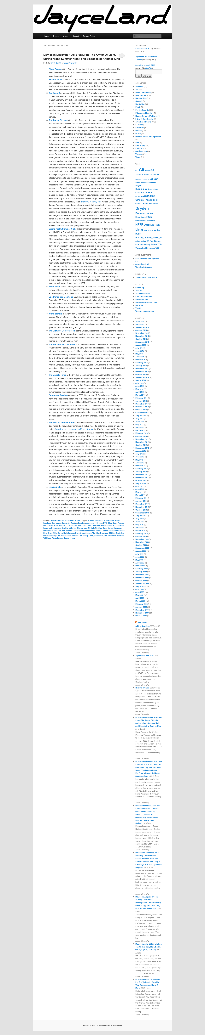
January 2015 (141, 365)
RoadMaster (155, 241)
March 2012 (140, 465)
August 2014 (140, 380)
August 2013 (140, 415)
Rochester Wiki (141, 299)
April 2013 (139, 427)
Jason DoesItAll (142, 264)
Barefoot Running (143, 92)
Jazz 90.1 (139, 290)
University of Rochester (145, 248)
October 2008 (141, 580)
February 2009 (141, 568)
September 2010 (142, 512)
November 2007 (142, 612)
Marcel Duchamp (114, 528)
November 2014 (142, 371)
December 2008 (142, 574)
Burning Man (141, 98)
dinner (145, 203)
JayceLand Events (143, 121)
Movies (77, 520)
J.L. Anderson (71, 525)
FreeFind (148, 68)
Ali (141, 169)
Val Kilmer (47, 538)
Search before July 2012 (145, 65)
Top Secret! (98, 535)
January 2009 (141, 571)
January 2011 (141, 501)
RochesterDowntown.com (146, 302)
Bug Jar (153, 179)
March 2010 (140, 530)
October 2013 (141, 409)
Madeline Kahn (101, 528)
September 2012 (142, 448)
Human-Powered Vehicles (146, 116)
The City (139, 308)
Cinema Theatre (143, 199)
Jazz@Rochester (142, 293)
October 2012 (141, 445)
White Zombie (57, 538)
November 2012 (142, 442)
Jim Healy (155, 224)
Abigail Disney (108, 520)
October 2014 (141, 374)
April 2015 (139, 356)
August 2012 (140, 451)
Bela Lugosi (56, 523)
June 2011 (139, 489)
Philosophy (140, 145)
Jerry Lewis (86, 525)
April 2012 (139, 462)
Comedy (139, 101)
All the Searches (142, 626)
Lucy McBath (89, 528)
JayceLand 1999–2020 (144, 655)
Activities (139, 86)
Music (138, 133)
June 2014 (139, 386)
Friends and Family (143, 113)
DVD (105, 523)
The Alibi (95, 533)
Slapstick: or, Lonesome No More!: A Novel (74, 429)
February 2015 (141, 362)
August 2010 (140, 515)
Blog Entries (56, 520)
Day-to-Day (140, 104)
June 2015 (139, 350)
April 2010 (139, 527)
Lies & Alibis (63, 528)
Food (137, 107)
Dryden (99, 523)
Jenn (79, 525)
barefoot (155, 174)
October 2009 (141, 545)
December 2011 (142, 474)
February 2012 (141, 468)
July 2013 (139, 418)
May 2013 (139, 424)
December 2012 (142, 439)
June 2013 (139, 421)
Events (56, 36)
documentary (90, 523)
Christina (139, 192)
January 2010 (141, 536)
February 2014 (141, 398)
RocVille (139, 305)
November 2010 (142, 507)
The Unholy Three (86, 535)
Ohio (59, 530)
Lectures (139, 124)
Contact (76, 36)
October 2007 (141, 615)
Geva (149, 217)
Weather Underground (144, 311)
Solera (154, 244)
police (137, 241)
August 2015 (140, 345)
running (147, 244)
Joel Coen (96, 525)
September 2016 (142, 327)
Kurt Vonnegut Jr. (108, 525)
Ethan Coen (112, 523)
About (65, 36)
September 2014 (142, 377)
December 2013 (142, 403)
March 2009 (140, 565)
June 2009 (139, 557)
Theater (138, 154)
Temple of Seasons (143, 267)
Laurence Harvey (50, 528)
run (141, 244)
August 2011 (140, 483)
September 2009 (142, 548)
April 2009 (139, 562)
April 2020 (139, 324)
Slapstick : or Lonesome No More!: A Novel (90, 530)
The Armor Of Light (107, 533)
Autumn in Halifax (142, 175)
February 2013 (141, 433)
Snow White (52, 533)
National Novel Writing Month (148, 136)
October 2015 (141, 339)
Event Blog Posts (142, 48)
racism (143, 241)
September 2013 (142, 412)
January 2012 (141, 471)
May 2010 (139, 524)
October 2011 (141, 480)
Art (136, 89)
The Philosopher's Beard (146, 277)
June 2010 (139, 521)
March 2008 (140, 601)
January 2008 (141, 607)
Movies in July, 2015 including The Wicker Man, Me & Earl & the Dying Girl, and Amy (148, 946)
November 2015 (142, 336)
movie (150, 230)
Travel (138, 157)
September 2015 (142, 342)
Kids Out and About (143, 296)
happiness (151, 220)
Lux (145, 230)
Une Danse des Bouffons (114, 535)
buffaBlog (139, 287)
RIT (148, 241)
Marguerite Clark (50, 530)
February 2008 (141, 604)
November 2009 (142, 542)
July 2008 (139, 589)
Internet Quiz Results (144, 118)
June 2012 (139, 456)
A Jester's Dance (95, 520)
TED (159, 244)
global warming (141, 220)
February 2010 (141, 533)
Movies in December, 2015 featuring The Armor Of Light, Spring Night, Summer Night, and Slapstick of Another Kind (81, 57)
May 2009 (139, 559)
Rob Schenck (67, 530)
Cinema (148, 192)
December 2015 (142, 333)
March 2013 (140, 430)
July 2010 (139, 518)
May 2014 (139, 389)
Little (71, 528)
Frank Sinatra (59, 525)
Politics (138, 148)
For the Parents (67, 520)
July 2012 (139, 453)
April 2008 (139, 598)
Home (46, 36)
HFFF (139, 224)
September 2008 (142, 583)
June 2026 (139, 321)
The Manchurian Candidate (68, 535)
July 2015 (139, 348)
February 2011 (141, 498)
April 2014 (139, 392)
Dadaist (81, 523)
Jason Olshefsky (70, 63)
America (147, 170)
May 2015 (139, 353)
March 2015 (140, 359)
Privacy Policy (89, 36)
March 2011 (140, 495)
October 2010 (141, 509)
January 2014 (141, 400)
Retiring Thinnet (142, 687)
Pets (137, 142)
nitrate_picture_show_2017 (150, 237)
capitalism (153, 189)
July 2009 (139, 554)
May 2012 (139, 459)
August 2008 (140, 586)
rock (137, 244)
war (157, 247)
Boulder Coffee (141, 179)
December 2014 (142, 368)
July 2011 (139, 486)
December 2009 (142, 539)
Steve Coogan (85, 533)
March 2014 (140, 395)
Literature (139, 127)
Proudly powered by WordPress (109, 1025)
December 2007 (142, 609)
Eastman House (144, 213)
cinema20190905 (145, 196)
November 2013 (142, 406)
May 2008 (139, 595)
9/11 (136, 170)
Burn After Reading (69, 523)
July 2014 (139, 383)
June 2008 (139, 592)
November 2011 (142, 477)
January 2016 (141, 330)
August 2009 (140, 551)
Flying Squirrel (141, 217)
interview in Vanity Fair (91, 201)
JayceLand (143, 623)
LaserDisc (120, 525)
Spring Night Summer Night (68, 533)
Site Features (141, 151)
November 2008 (142, 577)
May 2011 (139, 492)
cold (155, 199)
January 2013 (141, 436)
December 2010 (142, 503)
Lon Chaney (78, 528)
